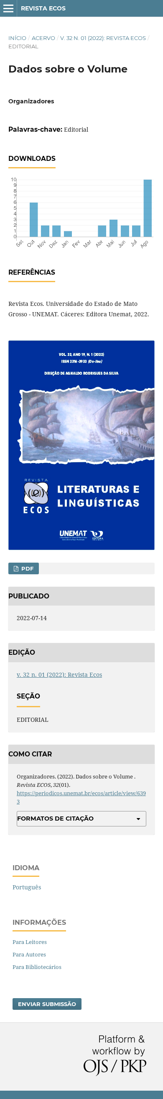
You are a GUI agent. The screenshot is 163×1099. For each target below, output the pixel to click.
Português (27, 887)
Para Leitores (30, 942)
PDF (26, 568)
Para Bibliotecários (37, 967)
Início (17, 38)
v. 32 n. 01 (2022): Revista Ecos (103, 38)
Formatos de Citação (55, 818)
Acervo (43, 38)
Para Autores (29, 954)
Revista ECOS (43, 8)
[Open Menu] (8, 8)
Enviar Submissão (47, 1004)
